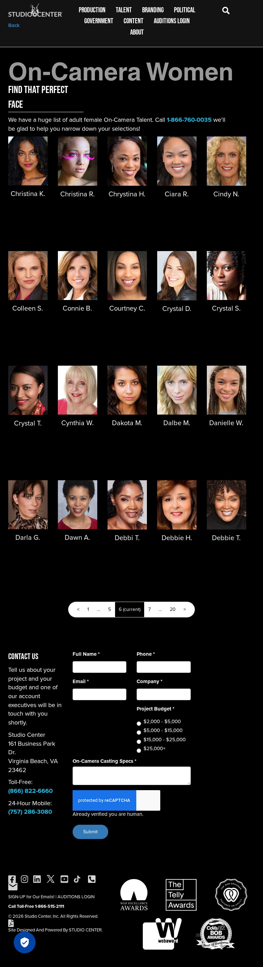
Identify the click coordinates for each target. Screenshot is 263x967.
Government (98, 21)
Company (149, 681)
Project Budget (155, 709)
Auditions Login (172, 21)
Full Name (86, 654)
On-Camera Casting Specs (104, 761)
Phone (146, 654)
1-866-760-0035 (189, 119)
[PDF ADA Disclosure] (11, 922)
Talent (124, 10)
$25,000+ (154, 748)
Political (184, 10)
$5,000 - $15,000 (163, 730)
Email (81, 681)
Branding (153, 10)
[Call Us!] (92, 878)
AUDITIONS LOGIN (76, 896)
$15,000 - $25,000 (164, 739)
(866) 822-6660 (30, 790)
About (137, 32)
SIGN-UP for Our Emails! (31, 896)
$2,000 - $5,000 (162, 721)
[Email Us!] (12, 886)
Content (133, 21)
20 (173, 609)
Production (92, 10)
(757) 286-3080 (30, 811)
